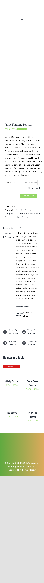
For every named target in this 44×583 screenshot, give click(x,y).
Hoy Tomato (11, 413)
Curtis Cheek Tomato (32, 383)
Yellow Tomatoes (23, 217)
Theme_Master (28, 470)
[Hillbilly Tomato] (11, 367)
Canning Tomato (24, 210)
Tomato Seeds (11, 182)
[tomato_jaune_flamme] (22, 73)
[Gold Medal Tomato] (32, 398)
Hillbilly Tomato (11, 381)
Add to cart (28, 196)
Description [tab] (8, 228)
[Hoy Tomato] (11, 398)
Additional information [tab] (8, 235)
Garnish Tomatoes (24, 213)
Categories (10, 213)
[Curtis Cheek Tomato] (32, 367)
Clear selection (35, 188)
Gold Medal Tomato (32, 415)
